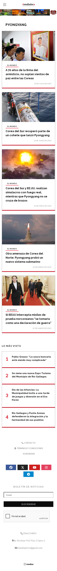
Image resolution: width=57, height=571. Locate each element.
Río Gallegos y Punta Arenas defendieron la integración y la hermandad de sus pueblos (30, 416)
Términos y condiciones (29, 448)
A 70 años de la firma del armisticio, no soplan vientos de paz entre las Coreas (27, 74)
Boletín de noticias (28, 486)
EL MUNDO (12, 65)
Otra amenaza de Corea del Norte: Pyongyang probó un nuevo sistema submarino (24, 257)
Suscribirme (28, 504)
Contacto (30, 443)
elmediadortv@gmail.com (29, 547)
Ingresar (30, 454)
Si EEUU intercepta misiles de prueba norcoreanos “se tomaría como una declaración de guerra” (28, 319)
